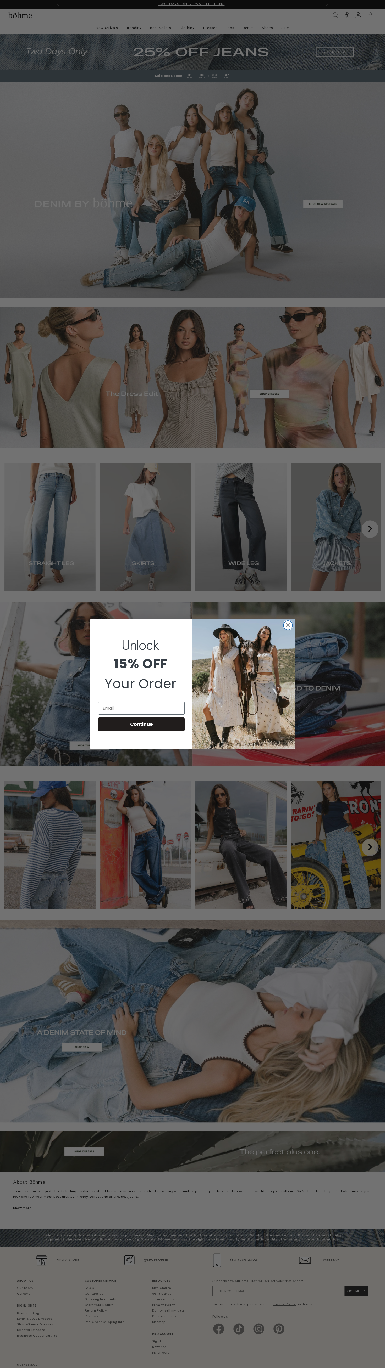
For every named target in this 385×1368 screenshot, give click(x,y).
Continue (141, 724)
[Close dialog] (288, 625)
